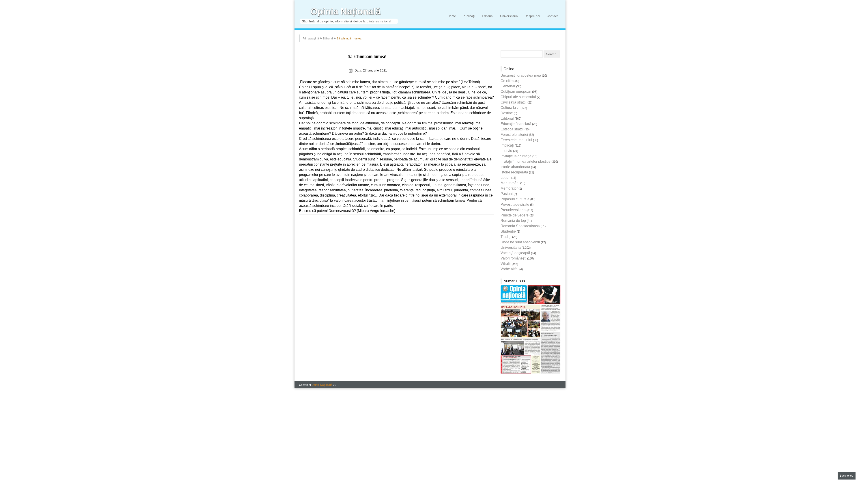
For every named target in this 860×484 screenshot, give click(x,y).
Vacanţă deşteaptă (515, 253)
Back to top (846, 475)
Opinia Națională (346, 11)
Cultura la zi (510, 108)
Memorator (509, 188)
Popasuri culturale (515, 199)
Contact (552, 16)
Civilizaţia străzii (514, 102)
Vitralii (506, 264)
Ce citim (507, 81)
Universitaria (509, 16)
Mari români (510, 183)
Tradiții (506, 237)
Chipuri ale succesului (518, 97)
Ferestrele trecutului (516, 140)
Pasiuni (507, 194)
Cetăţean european (516, 91)
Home (451, 16)
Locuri (505, 177)
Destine (507, 113)
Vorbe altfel (509, 269)
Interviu (506, 151)
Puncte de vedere (515, 215)
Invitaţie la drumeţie (516, 156)
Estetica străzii (512, 129)
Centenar (508, 86)
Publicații (469, 16)
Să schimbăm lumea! (349, 38)
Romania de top (513, 221)
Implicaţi (507, 145)
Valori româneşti (513, 258)
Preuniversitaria (513, 210)
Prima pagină (311, 38)
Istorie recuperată (514, 172)
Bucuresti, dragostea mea (521, 75)
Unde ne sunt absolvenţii (520, 242)
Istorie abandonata (515, 167)
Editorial (487, 16)
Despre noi (532, 16)
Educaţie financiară (516, 124)
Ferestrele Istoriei (514, 134)
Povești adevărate (515, 204)
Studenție (508, 231)
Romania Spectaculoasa (520, 226)
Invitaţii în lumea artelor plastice (525, 161)
